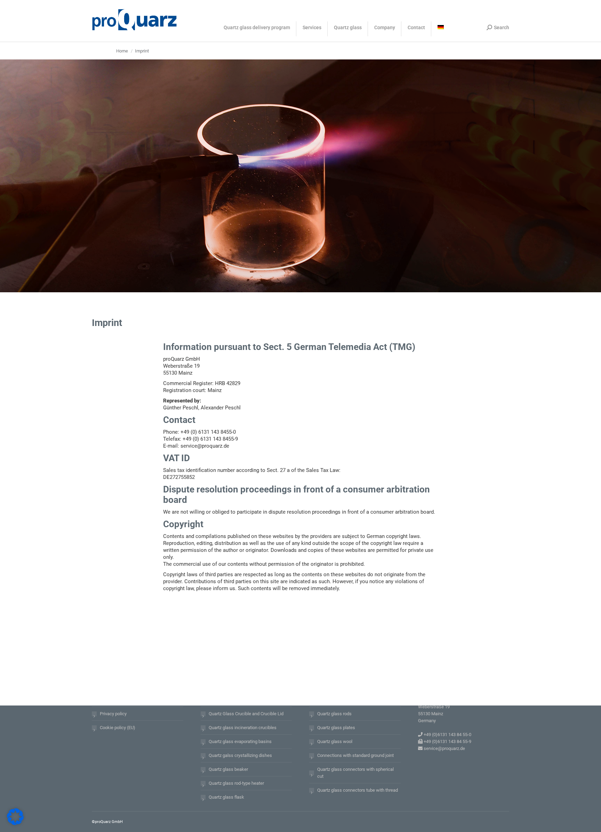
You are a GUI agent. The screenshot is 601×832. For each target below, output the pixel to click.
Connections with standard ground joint (355, 755)
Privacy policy (113, 713)
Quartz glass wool (334, 741)
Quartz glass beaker (228, 769)
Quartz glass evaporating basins (240, 741)
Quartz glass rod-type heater (236, 783)
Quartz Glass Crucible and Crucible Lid (246, 713)
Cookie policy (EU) (117, 727)
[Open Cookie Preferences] (15, 823)
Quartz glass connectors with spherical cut (355, 773)
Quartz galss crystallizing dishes (240, 755)
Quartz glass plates (336, 727)
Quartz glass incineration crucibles (243, 727)
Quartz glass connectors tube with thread (357, 790)
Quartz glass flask (226, 797)
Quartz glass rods (334, 713)
